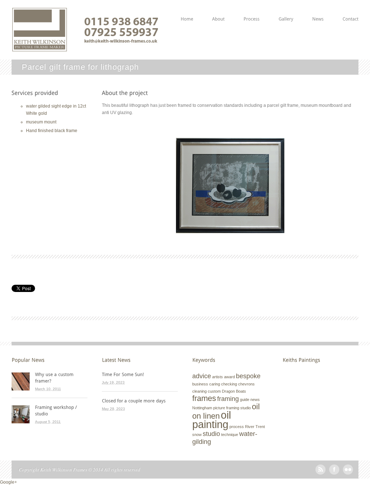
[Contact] (350, 10)
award (229, 377)
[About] (218, 10)
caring (214, 384)
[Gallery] (286, 10)
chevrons (246, 384)
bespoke (248, 376)
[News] (318, 10)
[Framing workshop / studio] (61, 410)
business (200, 384)
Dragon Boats (234, 391)
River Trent (255, 426)
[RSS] (320, 473)
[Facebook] (334, 473)
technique (229, 434)
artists (217, 377)
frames (204, 398)
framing (228, 398)
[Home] (187, 10)
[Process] (252, 10)
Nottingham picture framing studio (221, 408)
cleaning (199, 391)
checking (229, 384)
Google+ (8, 482)
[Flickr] (348, 473)
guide (244, 399)
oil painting (211, 419)
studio (211, 433)
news (255, 399)
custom (214, 391)
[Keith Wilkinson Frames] (85, 48)
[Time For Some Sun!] (140, 374)
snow (197, 434)
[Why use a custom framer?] (61, 377)
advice (201, 376)
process (236, 426)
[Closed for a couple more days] (140, 400)
